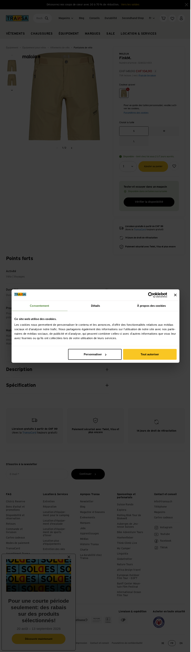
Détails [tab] (95, 305)
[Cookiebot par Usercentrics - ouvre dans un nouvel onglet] (150, 295)
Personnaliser (93, 354)
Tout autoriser (150, 354)
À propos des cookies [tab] (151, 305)
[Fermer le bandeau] (175, 295)
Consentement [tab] (39, 305)
